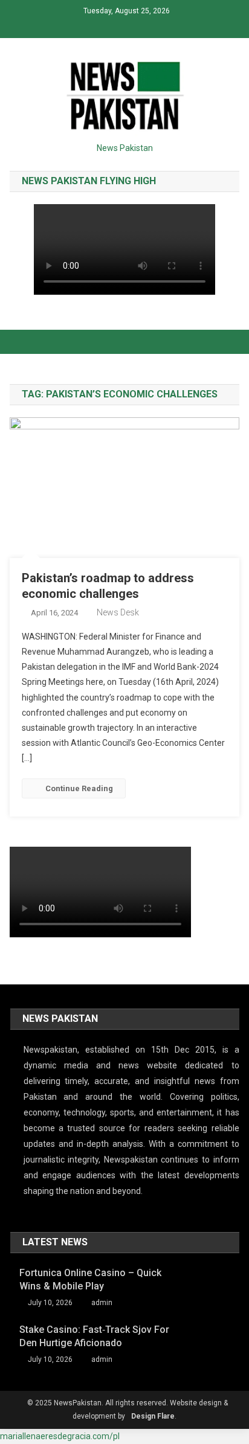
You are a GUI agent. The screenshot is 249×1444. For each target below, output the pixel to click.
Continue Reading (79, 788)
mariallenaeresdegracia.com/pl (60, 1436)
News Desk (118, 612)
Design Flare (153, 1416)
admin (101, 1302)
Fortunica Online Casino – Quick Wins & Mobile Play (90, 1279)
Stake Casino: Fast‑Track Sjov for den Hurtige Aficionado (94, 1336)
